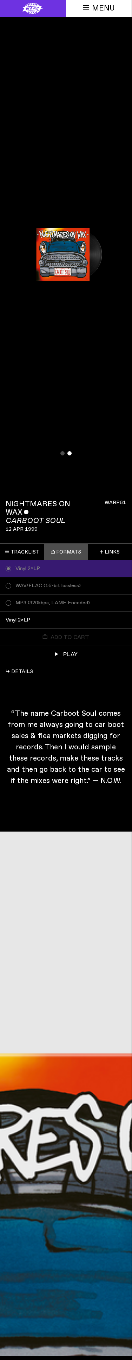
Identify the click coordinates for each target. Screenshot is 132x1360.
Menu (103, 8)
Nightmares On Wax (38, 508)
